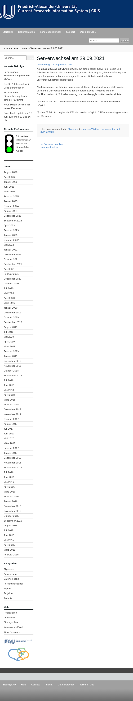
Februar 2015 (11, 554)
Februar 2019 (11, 351)
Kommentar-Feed (13, 627)
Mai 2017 (9, 438)
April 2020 (9, 298)
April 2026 (9, 177)
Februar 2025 (11, 196)
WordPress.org (12, 632)
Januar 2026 (10, 181)
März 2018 (9, 399)
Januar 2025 (10, 201)
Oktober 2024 (11, 206)
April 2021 (9, 269)
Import (7, 588)
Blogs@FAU (9, 684)
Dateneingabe (11, 578)
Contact (35, 684)
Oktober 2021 (11, 259)
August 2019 (10, 327)
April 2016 (9, 486)
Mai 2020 (9, 293)
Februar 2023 (11, 230)
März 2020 (9, 302)
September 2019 (13, 322)
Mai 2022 (9, 244)
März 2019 (9, 346)
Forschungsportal (13, 583)
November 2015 (12, 511)
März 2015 (9, 549)
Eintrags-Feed (11, 622)
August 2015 (10, 525)
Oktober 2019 (11, 317)
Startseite (8, 31)
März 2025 (9, 191)
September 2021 (13, 264)
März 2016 (9, 491)
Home (23, 48)
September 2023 (13, 220)
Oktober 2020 (11, 283)
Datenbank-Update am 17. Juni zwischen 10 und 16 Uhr (18, 117)
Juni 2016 (9, 477)
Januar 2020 (10, 307)
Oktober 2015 (11, 515)
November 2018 (12, 365)
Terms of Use (87, 684)
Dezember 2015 (12, 506)
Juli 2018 (9, 380)
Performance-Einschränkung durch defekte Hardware (15, 96)
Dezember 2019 (12, 312)
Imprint (48, 684)
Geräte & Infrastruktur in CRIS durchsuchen (17, 86)
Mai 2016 (9, 482)
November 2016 (12, 462)
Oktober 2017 (11, 419)
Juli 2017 (9, 428)
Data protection (66, 684)
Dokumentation (26, 31)
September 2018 (13, 375)
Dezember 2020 (12, 278)
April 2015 (9, 545)
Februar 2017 (11, 448)
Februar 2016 (11, 496)
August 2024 (10, 211)
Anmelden (9, 617)
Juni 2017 (9, 433)
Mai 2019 (9, 336)
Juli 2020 (9, 288)
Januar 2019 (10, 356)
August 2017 (10, 424)
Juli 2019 (9, 332)
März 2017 (9, 443)
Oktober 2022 (11, 240)
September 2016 (13, 467)
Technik (8, 598)
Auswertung (10, 574)
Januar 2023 (10, 235)
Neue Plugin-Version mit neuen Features (17, 106)
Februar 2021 (11, 273)
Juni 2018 (9, 385)
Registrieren (10, 612)
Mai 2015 (9, 540)
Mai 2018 (9, 390)
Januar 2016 (10, 501)
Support (70, 31)
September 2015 (13, 520)
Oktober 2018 (11, 370)
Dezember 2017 (12, 409)
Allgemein (9, 569)
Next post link (49, 147)
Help (23, 684)
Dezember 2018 (12, 361)
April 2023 (9, 225)
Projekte (8, 593)
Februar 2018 (11, 404)
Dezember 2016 (12, 457)
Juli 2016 (9, 472)
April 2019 (9, 341)
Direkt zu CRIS (88, 31)
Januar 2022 (10, 249)
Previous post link (52, 144)
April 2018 (9, 394)
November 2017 (12, 414)
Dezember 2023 (12, 215)
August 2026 (10, 172)
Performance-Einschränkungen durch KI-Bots (17, 76)
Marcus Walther (90, 129)
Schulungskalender (50, 31)
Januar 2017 (10, 453)
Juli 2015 (9, 530)
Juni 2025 (9, 186)
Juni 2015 (9, 535)
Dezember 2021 (12, 254)
